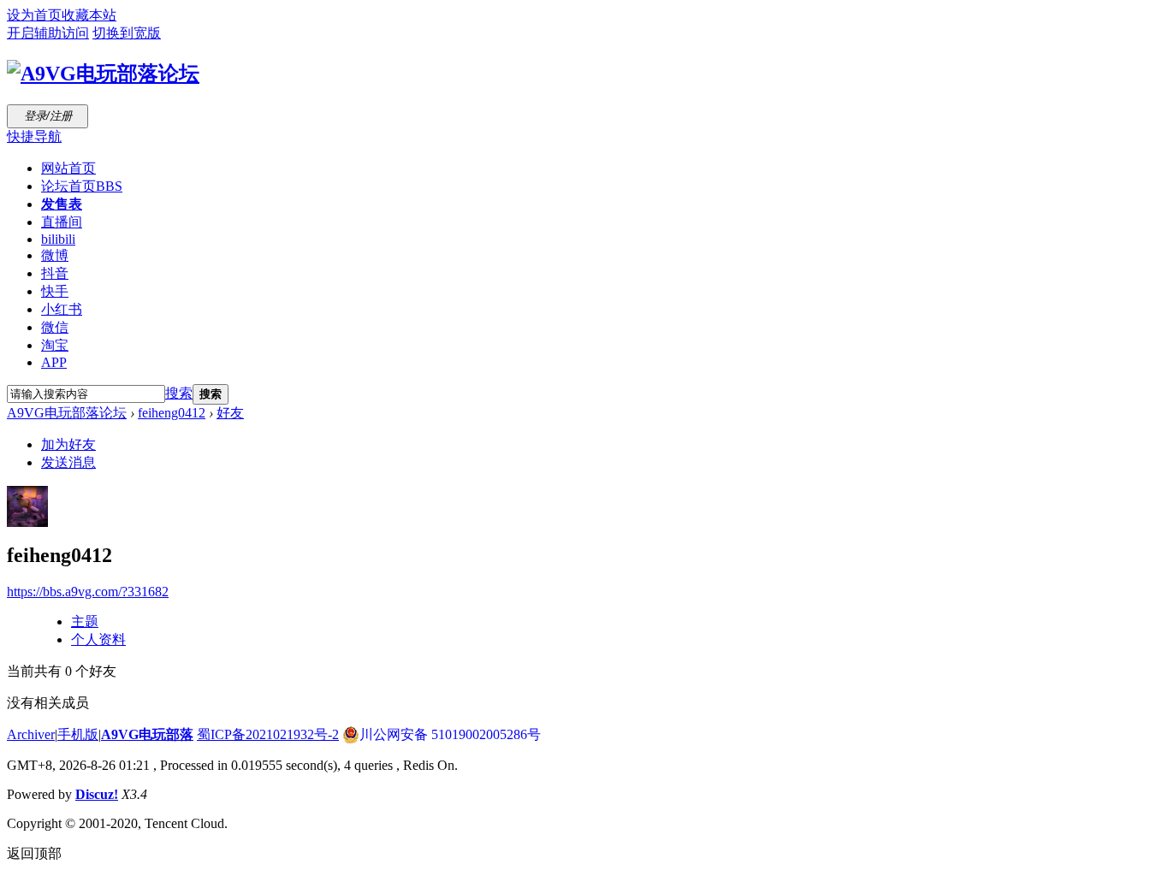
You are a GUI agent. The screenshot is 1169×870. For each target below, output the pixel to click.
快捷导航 (34, 136)
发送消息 (68, 462)
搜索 (179, 393)
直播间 (61, 222)
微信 (54, 327)
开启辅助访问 (48, 33)
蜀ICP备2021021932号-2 (268, 734)
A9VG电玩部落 (147, 734)
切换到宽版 (126, 33)
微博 (54, 255)
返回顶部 (34, 853)
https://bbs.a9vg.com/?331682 (88, 591)
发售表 (61, 204)
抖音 (54, 273)
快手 (54, 291)
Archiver (31, 734)
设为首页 (34, 15)
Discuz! (96, 794)
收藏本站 (89, 15)
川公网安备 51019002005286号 (450, 734)
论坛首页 (81, 186)
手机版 (77, 734)
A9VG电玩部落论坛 (67, 412)
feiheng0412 (171, 412)
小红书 (61, 309)
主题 (84, 621)
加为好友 (68, 444)
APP (54, 362)
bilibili (58, 239)
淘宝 (54, 345)
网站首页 (68, 168)
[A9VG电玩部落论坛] (103, 73)
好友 (230, 412)
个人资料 (98, 639)
